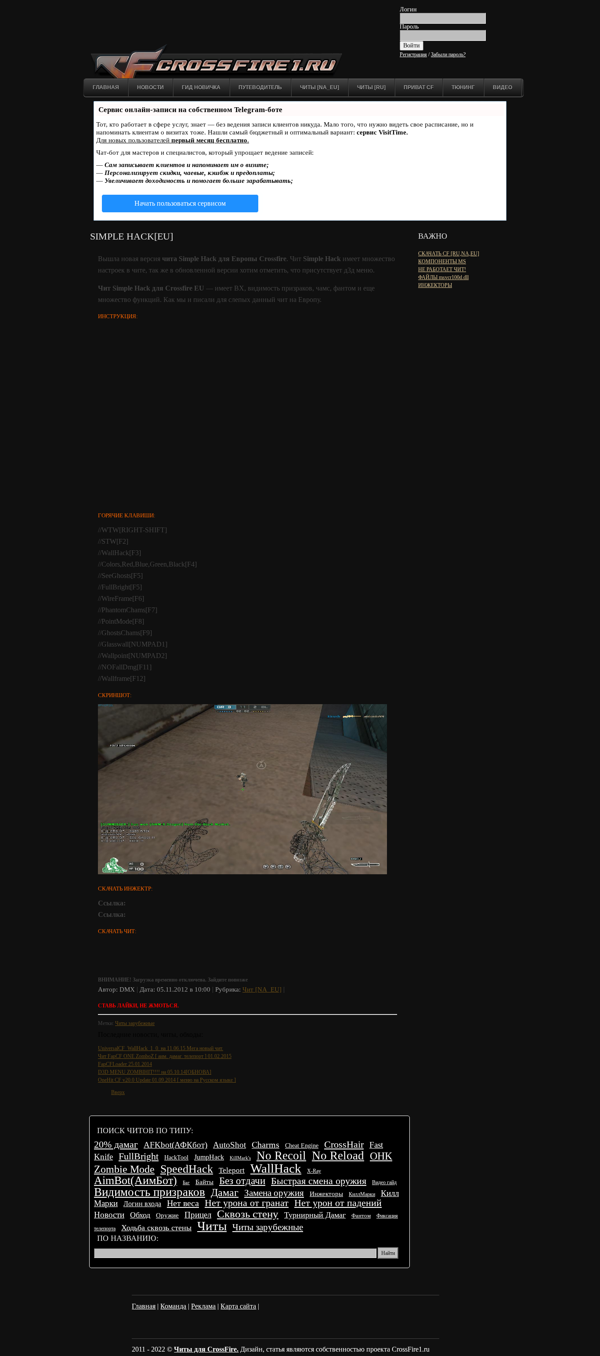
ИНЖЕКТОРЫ (435, 285)
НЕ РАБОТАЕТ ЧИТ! (442, 269)
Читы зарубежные (135, 1023)
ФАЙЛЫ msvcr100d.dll (443, 277)
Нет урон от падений (338, 1202)
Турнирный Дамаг (315, 1215)
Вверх (118, 1092)
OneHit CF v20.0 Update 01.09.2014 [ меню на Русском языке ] (167, 1080)
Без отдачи (242, 1180)
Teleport (232, 1170)
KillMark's (240, 1157)
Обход (140, 1215)
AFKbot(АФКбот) (175, 1144)
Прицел (197, 1214)
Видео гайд (384, 1182)
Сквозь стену (247, 1214)
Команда (173, 1306)
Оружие (167, 1215)
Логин (408, 9)
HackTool (176, 1157)
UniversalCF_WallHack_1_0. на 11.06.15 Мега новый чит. (160, 1048)
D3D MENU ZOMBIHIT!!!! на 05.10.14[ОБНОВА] (154, 1072)
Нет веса (183, 1203)
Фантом (361, 1216)
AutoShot (229, 1144)
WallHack (275, 1168)
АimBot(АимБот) (135, 1180)
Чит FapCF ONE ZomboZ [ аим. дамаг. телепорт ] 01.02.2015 (164, 1056)
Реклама (203, 1306)
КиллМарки (362, 1194)
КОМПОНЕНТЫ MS (442, 261)
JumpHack (209, 1157)
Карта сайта (238, 1306)
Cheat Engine (301, 1145)
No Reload (338, 1155)
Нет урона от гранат (247, 1202)
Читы (212, 1226)
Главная (106, 87)
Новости (150, 87)
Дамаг (225, 1192)
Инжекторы (326, 1193)
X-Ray (314, 1171)
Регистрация (413, 54)
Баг (186, 1182)
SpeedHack (186, 1169)
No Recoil (281, 1155)
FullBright (139, 1156)
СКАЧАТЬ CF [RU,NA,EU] (448, 254)
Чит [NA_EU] (262, 989)
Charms (265, 1144)
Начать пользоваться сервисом (180, 203)
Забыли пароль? (448, 54)
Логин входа (142, 1203)
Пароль (409, 26)
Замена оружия (274, 1193)
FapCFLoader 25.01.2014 (125, 1064)
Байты (204, 1181)
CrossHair (344, 1144)
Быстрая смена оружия (318, 1180)
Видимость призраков (149, 1192)
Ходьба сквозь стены (156, 1227)
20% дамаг (116, 1144)
